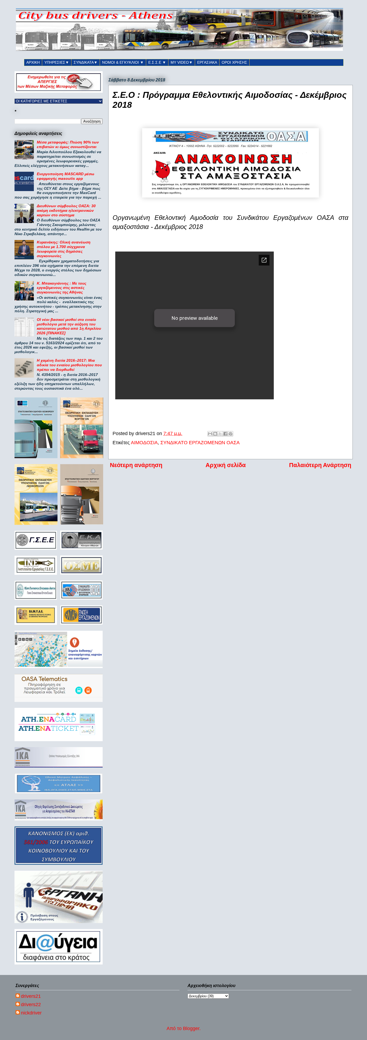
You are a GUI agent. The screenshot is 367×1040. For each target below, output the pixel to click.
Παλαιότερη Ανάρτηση (320, 465)
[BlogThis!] (215, 433)
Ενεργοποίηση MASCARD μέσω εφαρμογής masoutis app (65, 176)
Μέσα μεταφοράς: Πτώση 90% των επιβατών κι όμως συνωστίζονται (68, 144)
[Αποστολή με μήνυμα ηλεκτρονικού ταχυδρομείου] (210, 433)
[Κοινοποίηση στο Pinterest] (230, 433)
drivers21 (31, 996)
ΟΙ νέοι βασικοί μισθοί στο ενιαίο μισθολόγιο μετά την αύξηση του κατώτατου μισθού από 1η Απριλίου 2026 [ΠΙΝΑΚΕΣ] (69, 326)
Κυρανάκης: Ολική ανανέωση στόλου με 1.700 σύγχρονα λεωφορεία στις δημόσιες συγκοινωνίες (64, 249)
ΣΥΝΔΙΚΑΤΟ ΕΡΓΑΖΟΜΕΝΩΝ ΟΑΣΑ (200, 442)
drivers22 (31, 1004)
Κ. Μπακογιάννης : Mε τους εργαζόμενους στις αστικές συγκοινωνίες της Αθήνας (61, 288)
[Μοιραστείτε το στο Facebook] (225, 433)
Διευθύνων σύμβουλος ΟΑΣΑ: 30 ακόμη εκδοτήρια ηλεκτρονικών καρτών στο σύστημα (66, 210)
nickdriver (31, 1013)
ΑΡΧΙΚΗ (33, 62)
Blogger (191, 1028)
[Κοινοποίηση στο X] (220, 433)
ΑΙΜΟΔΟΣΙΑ (144, 442)
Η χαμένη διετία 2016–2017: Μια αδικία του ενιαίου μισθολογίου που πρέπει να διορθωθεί (69, 365)
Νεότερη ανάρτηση (136, 465)
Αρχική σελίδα (226, 465)
